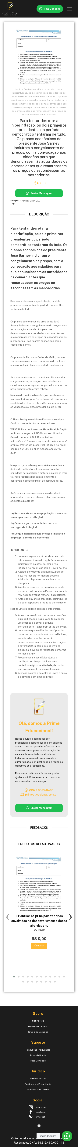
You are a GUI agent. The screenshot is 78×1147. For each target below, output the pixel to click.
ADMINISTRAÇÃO (31, 200)
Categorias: (16, 201)
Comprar (39, 945)
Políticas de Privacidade (38, 1084)
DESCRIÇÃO (39, 214)
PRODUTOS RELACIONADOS (39, 844)
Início (18, 89)
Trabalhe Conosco (38, 1026)
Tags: (13, 203)
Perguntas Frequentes (38, 1049)
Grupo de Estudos (38, 1032)
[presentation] (7, 916)
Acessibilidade (38, 1055)
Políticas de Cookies (38, 1089)
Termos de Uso (38, 1078)
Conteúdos (30, 89)
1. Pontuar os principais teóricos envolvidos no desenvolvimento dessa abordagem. (39, 920)
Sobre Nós (38, 1020)
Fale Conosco (38, 1060)
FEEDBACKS (39, 827)
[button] (50, 9)
